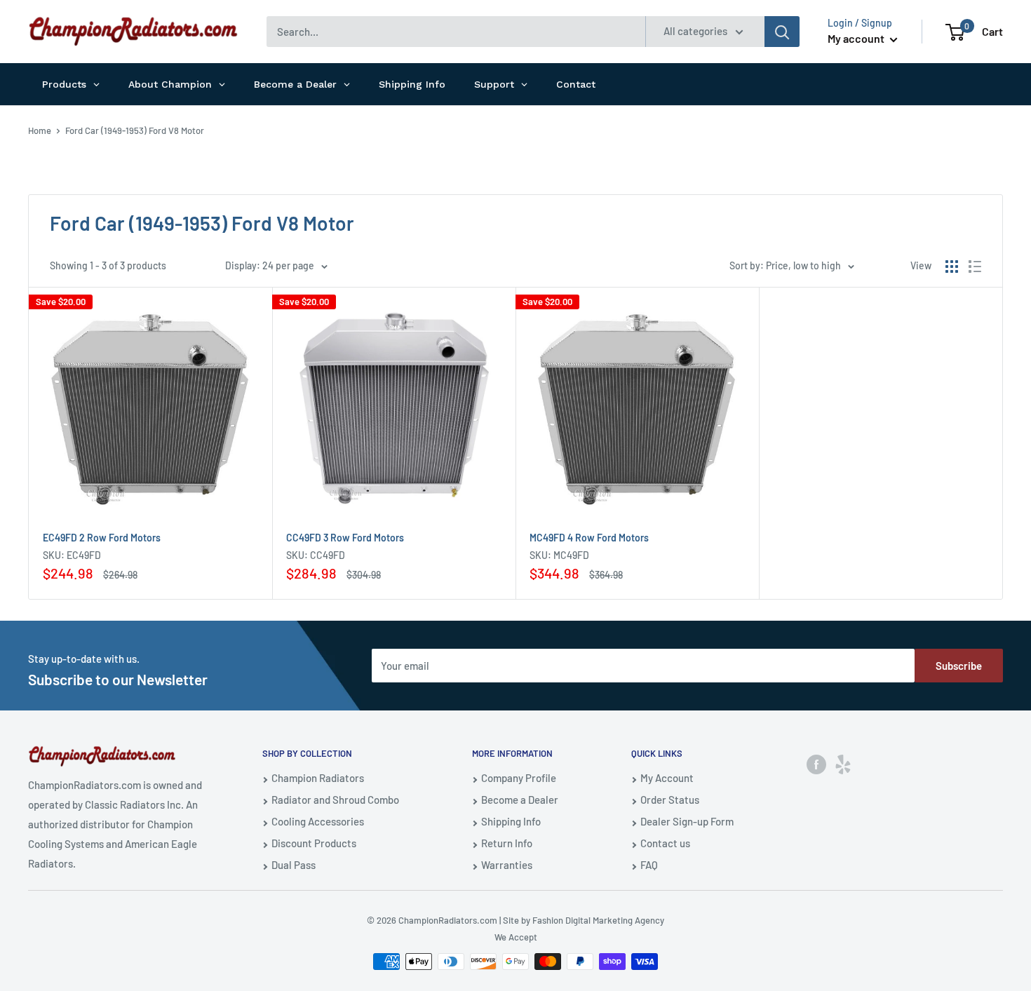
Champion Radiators (317, 777)
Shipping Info (511, 821)
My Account (667, 777)
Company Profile (518, 777)
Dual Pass (293, 864)
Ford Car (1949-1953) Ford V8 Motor (134, 130)
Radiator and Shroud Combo (335, 799)
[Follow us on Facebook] (816, 763)
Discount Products (313, 843)
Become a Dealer (519, 799)
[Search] (782, 31)
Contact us (665, 843)
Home (39, 130)
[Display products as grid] (951, 266)
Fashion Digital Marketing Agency (598, 920)
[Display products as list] (975, 266)
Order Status (669, 799)
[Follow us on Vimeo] (843, 763)
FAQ (649, 864)
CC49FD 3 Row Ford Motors (345, 538)
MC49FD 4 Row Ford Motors (589, 538)
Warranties (506, 864)
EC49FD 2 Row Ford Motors (102, 538)
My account (857, 38)
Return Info (506, 843)
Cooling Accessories (317, 821)
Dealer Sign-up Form (687, 821)
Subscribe (959, 665)
